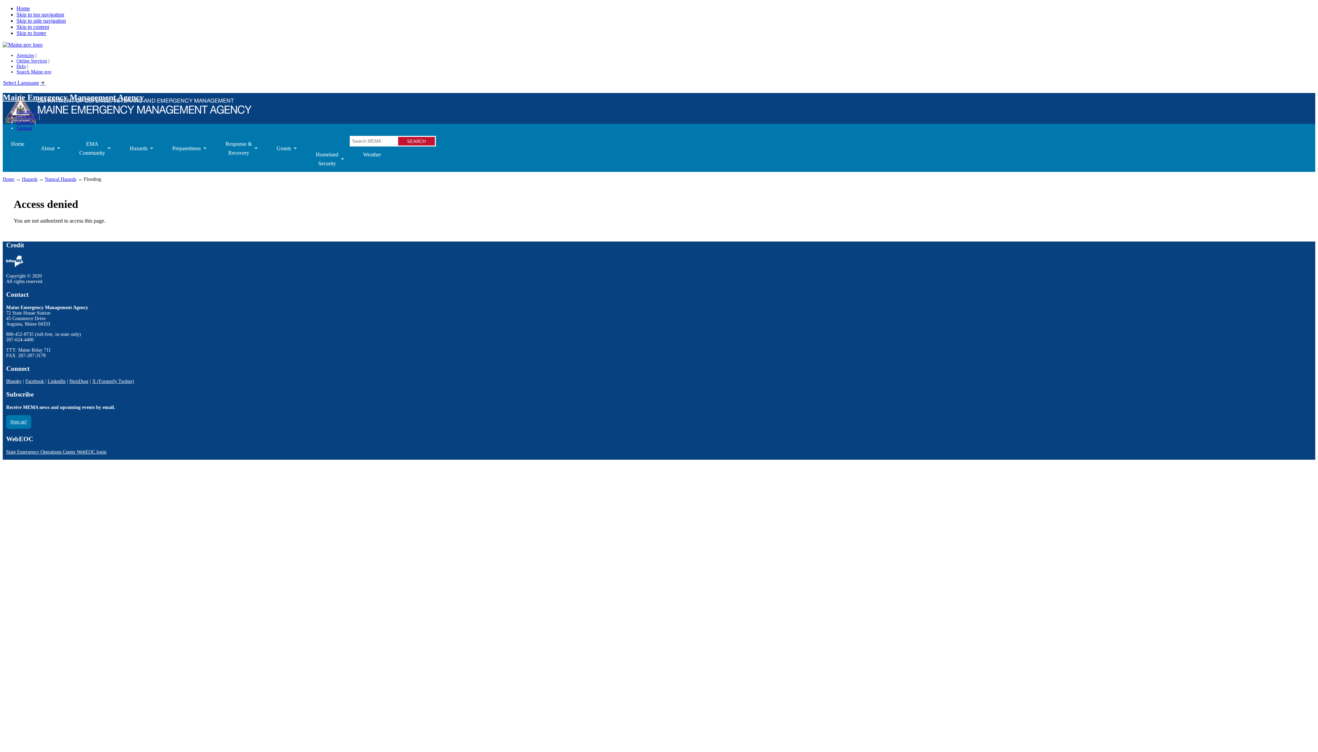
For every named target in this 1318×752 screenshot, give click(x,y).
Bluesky (14, 381)
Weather (372, 154)
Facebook (34, 381)
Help (21, 66)
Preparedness (182, 153)
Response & (234, 151)
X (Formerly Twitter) (113, 381)
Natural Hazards (60, 179)
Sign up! (18, 421)
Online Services (31, 60)
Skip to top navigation (40, 14)
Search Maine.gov (33, 71)
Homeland (323, 162)
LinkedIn (57, 381)
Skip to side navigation (41, 21)
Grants (279, 153)
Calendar (25, 122)
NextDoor (79, 381)
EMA (88, 151)
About (44, 153)
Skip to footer (31, 33)
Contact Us (27, 111)
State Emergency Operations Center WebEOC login (56, 452)
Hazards (135, 153)
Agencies (25, 55)
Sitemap (24, 128)
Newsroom (26, 117)
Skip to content (32, 27)
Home (23, 8)
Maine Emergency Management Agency (73, 97)
